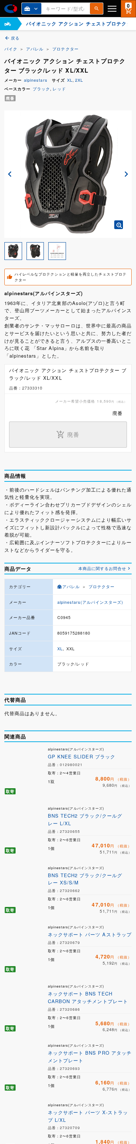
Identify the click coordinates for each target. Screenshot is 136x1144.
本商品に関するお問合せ (102, 568)
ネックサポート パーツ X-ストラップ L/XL (88, 1116)
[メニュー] (112, 8)
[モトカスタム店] (7, 23)
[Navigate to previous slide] (9, 174)
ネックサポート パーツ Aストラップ (90, 934)
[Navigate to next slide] (126, 174)
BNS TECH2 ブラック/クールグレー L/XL (85, 819)
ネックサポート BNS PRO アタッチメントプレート (90, 1056)
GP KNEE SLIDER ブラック (81, 756)
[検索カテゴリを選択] (31, 8)
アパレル (35, 49)
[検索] (96, 8)
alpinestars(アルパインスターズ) (90, 602)
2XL (79, 80)
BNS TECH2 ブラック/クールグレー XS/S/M (85, 879)
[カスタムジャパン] (10, 8)
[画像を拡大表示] (118, 224)
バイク (10, 49)
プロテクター (65, 49)
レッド (59, 88)
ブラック (41, 88)
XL (70, 80)
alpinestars (35, 80)
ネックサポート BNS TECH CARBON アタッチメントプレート (88, 997)
